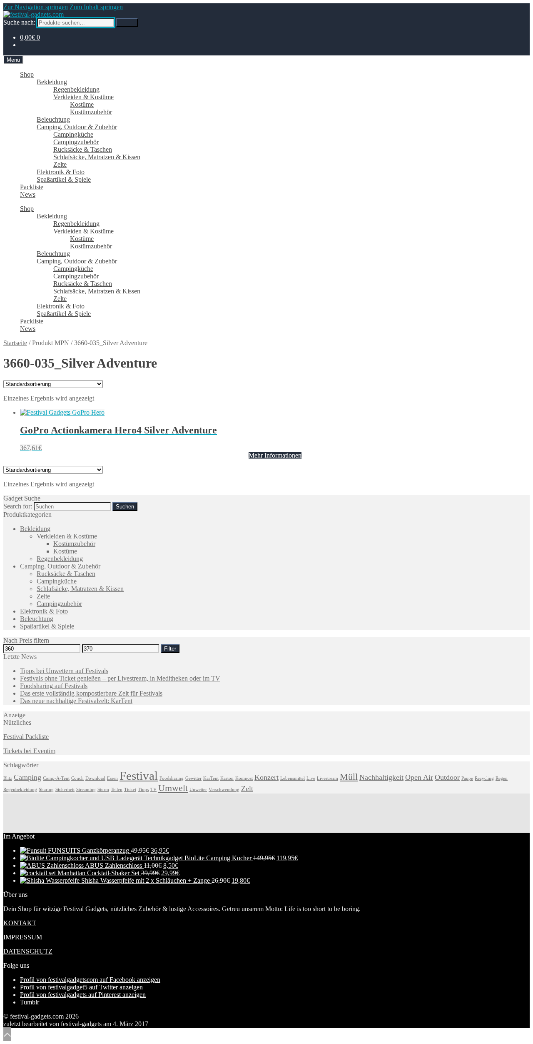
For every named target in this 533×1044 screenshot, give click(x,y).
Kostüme (82, 104)
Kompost (244, 778)
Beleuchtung (53, 119)
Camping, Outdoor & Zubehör (77, 126)
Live (310, 778)
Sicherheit (65, 789)
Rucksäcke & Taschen (82, 149)
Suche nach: (19, 22)
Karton (227, 778)
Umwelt (173, 788)
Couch (77, 778)
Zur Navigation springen (35, 6)
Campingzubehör (76, 141)
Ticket (130, 789)
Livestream (327, 778)
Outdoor (447, 777)
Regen (502, 778)
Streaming (86, 789)
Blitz (7, 778)
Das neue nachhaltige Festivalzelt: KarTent (76, 700)
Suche (126, 23)
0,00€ (30, 37)
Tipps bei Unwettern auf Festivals (64, 670)
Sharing (46, 789)
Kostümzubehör (91, 111)
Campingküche (73, 134)
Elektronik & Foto (61, 171)
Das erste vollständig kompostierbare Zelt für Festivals (91, 693)
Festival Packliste (26, 736)
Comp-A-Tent (56, 778)
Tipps (143, 789)
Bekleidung (52, 81)
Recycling (484, 778)
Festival (139, 775)
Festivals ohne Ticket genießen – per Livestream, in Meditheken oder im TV (120, 678)
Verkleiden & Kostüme (83, 96)
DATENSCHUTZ (27, 951)
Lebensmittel (292, 778)
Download (95, 778)
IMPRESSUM (22, 937)
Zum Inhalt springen (96, 6)
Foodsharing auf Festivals (53, 685)
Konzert (266, 777)
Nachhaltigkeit (381, 777)
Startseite (15, 342)
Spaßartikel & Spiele (64, 179)
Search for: (17, 506)
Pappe (467, 778)
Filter (170, 649)
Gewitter (193, 778)
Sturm (103, 789)
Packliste (31, 186)
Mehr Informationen (275, 455)
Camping (27, 777)
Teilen (116, 789)
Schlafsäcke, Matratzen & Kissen (96, 156)
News (27, 194)
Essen (112, 778)
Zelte (60, 164)
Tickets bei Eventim (29, 750)
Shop (27, 74)
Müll (349, 776)
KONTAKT (19, 922)
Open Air (419, 777)
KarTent (211, 778)
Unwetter (198, 789)
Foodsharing (171, 778)
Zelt (247, 788)
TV (153, 789)
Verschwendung (224, 789)
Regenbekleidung (76, 89)
